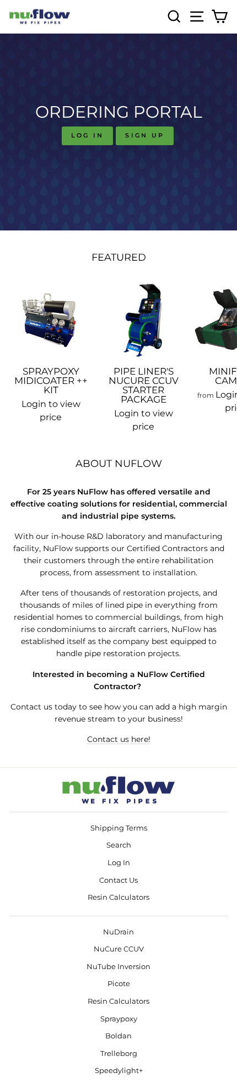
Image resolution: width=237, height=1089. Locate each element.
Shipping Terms (118, 828)
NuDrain (118, 932)
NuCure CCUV (119, 949)
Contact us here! (118, 739)
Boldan (118, 1036)
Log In (87, 135)
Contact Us (118, 880)
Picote (118, 984)
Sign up (144, 135)
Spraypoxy (118, 1019)
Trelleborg (118, 1053)
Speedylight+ (119, 1070)
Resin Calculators (118, 897)
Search (118, 845)
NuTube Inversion (118, 967)
